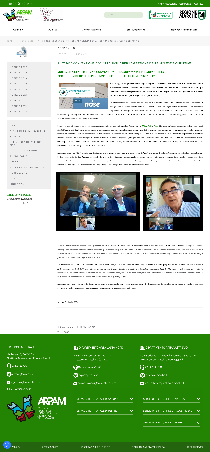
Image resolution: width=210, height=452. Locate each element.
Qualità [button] (52, 29)
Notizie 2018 (18, 111)
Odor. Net (146, 126)
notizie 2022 (18, 89)
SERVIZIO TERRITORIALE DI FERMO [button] (163, 422)
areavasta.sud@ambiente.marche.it (164, 383)
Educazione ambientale (27, 167)
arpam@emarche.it (23, 374)
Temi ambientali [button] (136, 29)
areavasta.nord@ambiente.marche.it (98, 383)
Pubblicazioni (20, 156)
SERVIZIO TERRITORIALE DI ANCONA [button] (97, 399)
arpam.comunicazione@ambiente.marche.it (23, 203)
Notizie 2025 (18, 72)
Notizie (15, 136)
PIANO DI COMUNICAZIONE (27, 131)
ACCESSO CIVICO (50, 447)
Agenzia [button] (18, 29)
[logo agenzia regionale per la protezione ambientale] (18, 15)
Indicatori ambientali (183, 29)
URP (12, 125)
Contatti (198, 4)
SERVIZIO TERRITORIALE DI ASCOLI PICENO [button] (167, 410)
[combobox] (123, 15)
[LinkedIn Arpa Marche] (28, 3)
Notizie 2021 (18, 95)
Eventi (14, 162)
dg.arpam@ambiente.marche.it (28, 382)
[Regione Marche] (193, 15)
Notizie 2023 (18, 83)
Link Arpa (17, 184)
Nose (156, 126)
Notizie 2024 (19, 78)
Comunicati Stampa (24, 150)
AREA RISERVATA (195, 447)
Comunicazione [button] (91, 29)
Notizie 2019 (18, 106)
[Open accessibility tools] (7, 445)
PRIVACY (15, 447)
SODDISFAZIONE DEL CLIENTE (95, 447)
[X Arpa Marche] (19, 3)
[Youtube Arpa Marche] (10, 3)
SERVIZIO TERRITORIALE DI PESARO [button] (97, 410)
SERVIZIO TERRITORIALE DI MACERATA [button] (165, 399)
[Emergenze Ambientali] (161, 15)
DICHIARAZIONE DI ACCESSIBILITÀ (148, 447)
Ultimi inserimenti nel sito (26, 143)
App (12, 178)
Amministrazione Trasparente (174, 4)
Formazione (18, 173)
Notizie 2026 (18, 67)
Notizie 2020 (19, 100)
